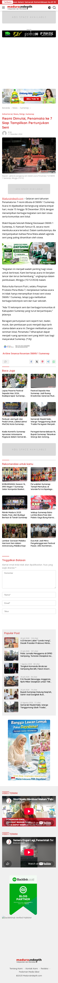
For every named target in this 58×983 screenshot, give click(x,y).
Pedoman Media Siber (29, 972)
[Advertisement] (29, 62)
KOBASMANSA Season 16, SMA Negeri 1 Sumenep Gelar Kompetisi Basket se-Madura (13, 487)
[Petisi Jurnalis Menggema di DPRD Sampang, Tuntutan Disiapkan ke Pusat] (11, 655)
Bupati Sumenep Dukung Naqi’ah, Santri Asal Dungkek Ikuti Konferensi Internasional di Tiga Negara (36, 693)
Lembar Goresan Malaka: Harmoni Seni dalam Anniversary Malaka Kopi (14, 543)
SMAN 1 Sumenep (39, 353)
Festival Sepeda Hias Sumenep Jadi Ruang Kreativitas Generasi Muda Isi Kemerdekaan (43, 393)
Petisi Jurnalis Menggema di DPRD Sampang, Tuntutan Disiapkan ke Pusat (36, 654)
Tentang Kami (16, 968)
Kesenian (25, 353)
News (16, 114)
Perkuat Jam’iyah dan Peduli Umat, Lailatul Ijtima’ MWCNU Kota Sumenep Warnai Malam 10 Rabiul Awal (14, 422)
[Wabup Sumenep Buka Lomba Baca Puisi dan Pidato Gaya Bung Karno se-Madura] (43, 502)
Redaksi (44, 968)
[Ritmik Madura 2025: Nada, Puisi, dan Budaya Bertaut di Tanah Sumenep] (14, 502)
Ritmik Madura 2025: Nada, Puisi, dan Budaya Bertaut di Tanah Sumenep (14, 515)
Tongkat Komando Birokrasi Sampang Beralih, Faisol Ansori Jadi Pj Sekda (34, 667)
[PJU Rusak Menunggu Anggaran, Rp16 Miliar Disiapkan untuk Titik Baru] (11, 681)
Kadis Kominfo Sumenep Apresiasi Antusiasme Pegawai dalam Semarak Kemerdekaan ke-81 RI (14, 434)
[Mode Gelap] (49, 7)
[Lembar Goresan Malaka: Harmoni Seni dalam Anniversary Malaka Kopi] (14, 531)
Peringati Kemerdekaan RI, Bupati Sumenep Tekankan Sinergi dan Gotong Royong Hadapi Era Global (43, 434)
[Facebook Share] (31, 362)
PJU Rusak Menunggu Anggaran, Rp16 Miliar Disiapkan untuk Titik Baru (35, 680)
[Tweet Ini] (37, 362)
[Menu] (4, 7)
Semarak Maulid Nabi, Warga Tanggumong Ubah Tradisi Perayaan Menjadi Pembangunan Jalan (43, 422)
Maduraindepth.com (12, 198)
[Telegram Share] (48, 362)
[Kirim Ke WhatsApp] (54, 362)
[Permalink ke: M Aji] (4, 133)
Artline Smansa (11, 353)
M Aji (10, 132)
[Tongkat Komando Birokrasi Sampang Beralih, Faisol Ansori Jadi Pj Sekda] (11, 668)
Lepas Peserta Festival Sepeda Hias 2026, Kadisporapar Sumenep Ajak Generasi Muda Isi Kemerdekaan (13, 393)
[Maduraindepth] (19, 7)
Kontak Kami (32, 968)
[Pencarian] (54, 7)
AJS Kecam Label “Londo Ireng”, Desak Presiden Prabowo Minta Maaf (35, 641)
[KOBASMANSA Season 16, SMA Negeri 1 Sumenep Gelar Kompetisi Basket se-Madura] (14, 474)
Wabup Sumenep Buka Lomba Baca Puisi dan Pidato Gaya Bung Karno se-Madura (42, 515)
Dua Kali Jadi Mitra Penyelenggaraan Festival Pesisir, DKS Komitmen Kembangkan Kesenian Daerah (43, 543)
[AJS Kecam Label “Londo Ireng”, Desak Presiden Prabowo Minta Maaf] (11, 642)
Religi (22, 114)
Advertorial (7, 114)
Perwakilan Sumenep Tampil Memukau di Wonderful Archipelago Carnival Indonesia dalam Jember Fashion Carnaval (43, 487)
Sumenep (30, 114)
